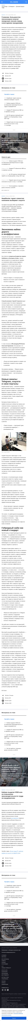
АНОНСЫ (3, 982)
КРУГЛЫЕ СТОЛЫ (5, 977)
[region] (14, 1014)
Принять (14, 1018)
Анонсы (3, 5)
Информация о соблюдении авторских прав (11, 950)
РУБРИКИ (4, 962)
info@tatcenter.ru (5, 987)
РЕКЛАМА (4, 981)
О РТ (2, 966)
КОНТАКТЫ (4, 956)
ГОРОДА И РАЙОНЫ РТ (6, 967)
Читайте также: (9, 94)
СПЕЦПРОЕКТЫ (5, 978)
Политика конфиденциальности (8, 952)
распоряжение (14, 818)
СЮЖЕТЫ (4, 960)
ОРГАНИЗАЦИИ (5, 973)
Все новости (5, 190)
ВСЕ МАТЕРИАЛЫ (5, 959)
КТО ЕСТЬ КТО (4, 970)
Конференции (4, 920)
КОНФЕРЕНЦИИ (5, 984)
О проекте (4, 955)
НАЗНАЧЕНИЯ (4, 971)
